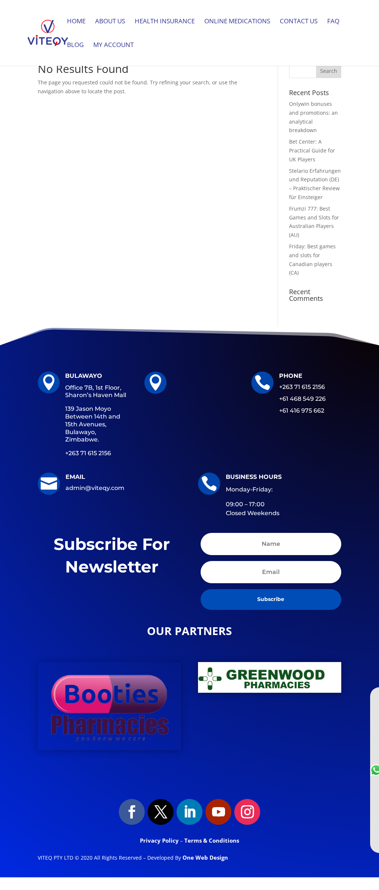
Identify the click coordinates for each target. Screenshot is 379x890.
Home (76, 22)
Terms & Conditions (211, 840)
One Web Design (205, 857)
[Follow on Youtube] (218, 812)
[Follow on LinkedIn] (189, 812)
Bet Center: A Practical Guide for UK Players (312, 150)
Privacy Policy (160, 840)
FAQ (333, 22)
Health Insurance (165, 22)
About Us (110, 22)
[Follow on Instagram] (247, 812)
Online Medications (237, 22)
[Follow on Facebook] (132, 812)
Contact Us (299, 22)
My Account (113, 45)
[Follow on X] (161, 812)
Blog (75, 45)
